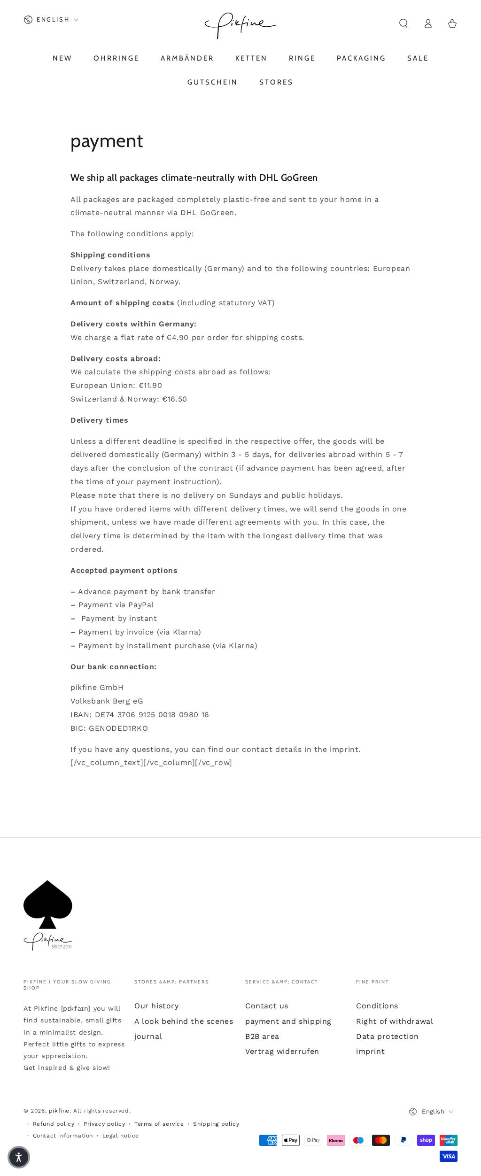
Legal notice (120, 1135)
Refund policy (54, 1124)
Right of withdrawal (394, 1021)
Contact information (63, 1135)
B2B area (262, 1036)
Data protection (387, 1036)
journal (148, 1036)
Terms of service (159, 1124)
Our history (156, 1005)
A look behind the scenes (183, 1021)
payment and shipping (288, 1021)
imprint (370, 1051)
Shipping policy (216, 1124)
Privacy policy (104, 1124)
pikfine (59, 1110)
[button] (403, 23)
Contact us (266, 1005)
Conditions (377, 1005)
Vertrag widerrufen (282, 1051)
